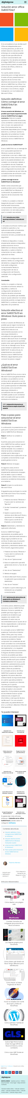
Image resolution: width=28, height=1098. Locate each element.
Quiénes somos (15, 1081)
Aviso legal (13, 1083)
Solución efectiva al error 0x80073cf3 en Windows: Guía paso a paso (12, 841)
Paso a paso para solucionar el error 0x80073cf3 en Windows (14, 852)
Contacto (4, 1084)
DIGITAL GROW (5, 1081)
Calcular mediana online (13, 1090)
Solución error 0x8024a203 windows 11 (6, 874)
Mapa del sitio (21, 1083)
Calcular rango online (16, 1092)
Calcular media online (7, 1089)
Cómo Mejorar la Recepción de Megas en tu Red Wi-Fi (21, 874)
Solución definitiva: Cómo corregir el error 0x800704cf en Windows (13, 834)
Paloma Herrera (14, 863)
